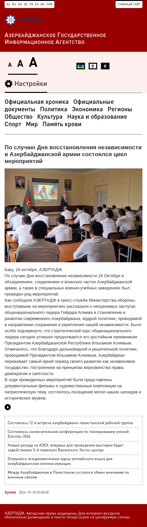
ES (37, 4)
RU (14, 4)
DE (26, 4)
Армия (10, 493)
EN (20, 4)
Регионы (120, 110)
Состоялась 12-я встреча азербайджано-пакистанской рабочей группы (70, 423)
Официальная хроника (37, 102)
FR (31, 4)
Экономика (87, 110)
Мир (32, 125)
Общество (19, 117)
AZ (8, 4)
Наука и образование (97, 117)
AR (42, 4)
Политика (53, 110)
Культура (50, 117)
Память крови (62, 125)
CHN (49, 4)
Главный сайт (129, 4)
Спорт (13, 125)
